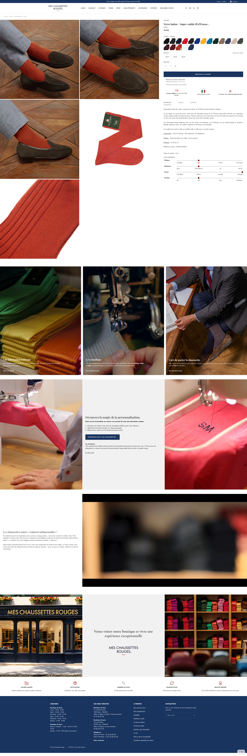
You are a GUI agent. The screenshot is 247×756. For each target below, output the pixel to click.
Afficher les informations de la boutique (176, 84)
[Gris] (173, 41)
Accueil (6, 16)
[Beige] (234, 41)
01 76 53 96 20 (99, 716)
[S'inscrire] (194, 715)
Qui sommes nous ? (140, 708)
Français (235, 1)
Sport (118, 8)
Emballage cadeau (230, 94)
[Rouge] (185, 41)
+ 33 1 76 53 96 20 (111, 737)
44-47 (183, 57)
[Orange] (179, 47)
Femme (111, 8)
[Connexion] (194, 8)
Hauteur (180, 102)
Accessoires (142, 8)
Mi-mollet (91, 8)
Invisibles (101, 8)
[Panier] (198, 8)
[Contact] (190, 8)
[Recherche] (186, 8)
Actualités (137, 715)
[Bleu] (179, 41)
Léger (25, 16)
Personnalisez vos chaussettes (102, 437)
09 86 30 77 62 (99, 729)
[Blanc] (185, 47)
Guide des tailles (238, 53)
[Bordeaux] (166, 47)
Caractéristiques (18, 16)
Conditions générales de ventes (143, 740)
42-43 (175, 57)
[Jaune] (203, 41)
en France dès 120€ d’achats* (176, 94)
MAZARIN (166, 20)
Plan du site (137, 737)
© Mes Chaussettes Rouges (57, 747)
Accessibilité (147, 737)
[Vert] (216, 41)
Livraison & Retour (139, 722)
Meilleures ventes (166, 8)
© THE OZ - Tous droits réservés (76, 747)
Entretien (193, 102)
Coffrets (153, 8)
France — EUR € (221, 1)
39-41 (167, 57)
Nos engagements (139, 711)
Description (167, 102)
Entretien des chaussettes (141, 729)
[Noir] (166, 41)
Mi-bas (83, 8)
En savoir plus (89, 453)
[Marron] (191, 41)
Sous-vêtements (129, 8)
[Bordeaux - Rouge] (173, 47)
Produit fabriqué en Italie (203, 94)
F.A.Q (135, 733)
